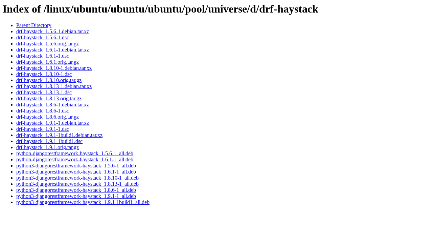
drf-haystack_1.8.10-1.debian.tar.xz (54, 68)
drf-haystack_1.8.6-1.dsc (42, 111)
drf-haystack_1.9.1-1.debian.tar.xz (52, 123)
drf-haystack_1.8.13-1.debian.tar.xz (54, 86)
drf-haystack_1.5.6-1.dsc (42, 37)
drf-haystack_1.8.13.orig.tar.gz (49, 98)
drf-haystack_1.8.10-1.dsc (44, 74)
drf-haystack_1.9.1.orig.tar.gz (47, 147)
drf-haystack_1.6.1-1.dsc (42, 56)
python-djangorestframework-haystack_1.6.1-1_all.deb (74, 159)
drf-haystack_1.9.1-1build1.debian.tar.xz (59, 135)
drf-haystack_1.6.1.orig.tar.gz (47, 62)
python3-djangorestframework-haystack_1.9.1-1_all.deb (76, 196)
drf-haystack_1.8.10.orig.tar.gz (49, 80)
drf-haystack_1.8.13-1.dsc (44, 92)
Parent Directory (33, 25)
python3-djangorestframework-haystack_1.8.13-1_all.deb (77, 184)
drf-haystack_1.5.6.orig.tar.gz (47, 43)
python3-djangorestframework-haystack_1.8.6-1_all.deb (76, 190)
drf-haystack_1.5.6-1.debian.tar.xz (52, 31)
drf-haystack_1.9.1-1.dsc (42, 129)
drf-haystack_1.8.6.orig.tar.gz (47, 117)
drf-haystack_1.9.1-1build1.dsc (49, 141)
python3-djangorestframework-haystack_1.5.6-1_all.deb (76, 165)
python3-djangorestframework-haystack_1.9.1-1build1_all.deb (83, 202)
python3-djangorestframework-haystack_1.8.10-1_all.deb (77, 178)
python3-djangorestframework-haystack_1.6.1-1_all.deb (76, 172)
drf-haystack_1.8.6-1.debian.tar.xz (52, 104)
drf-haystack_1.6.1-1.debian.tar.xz (52, 50)
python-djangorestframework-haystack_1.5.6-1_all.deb (74, 153)
